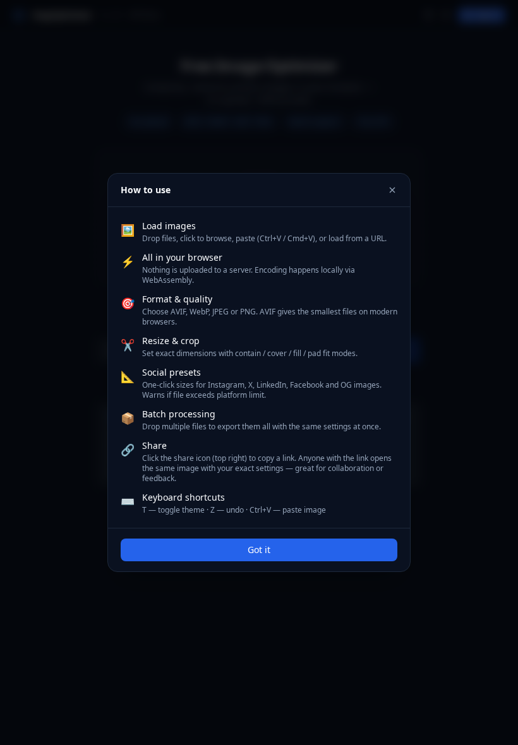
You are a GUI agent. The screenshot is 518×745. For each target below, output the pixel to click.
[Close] (392, 190)
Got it (259, 550)
